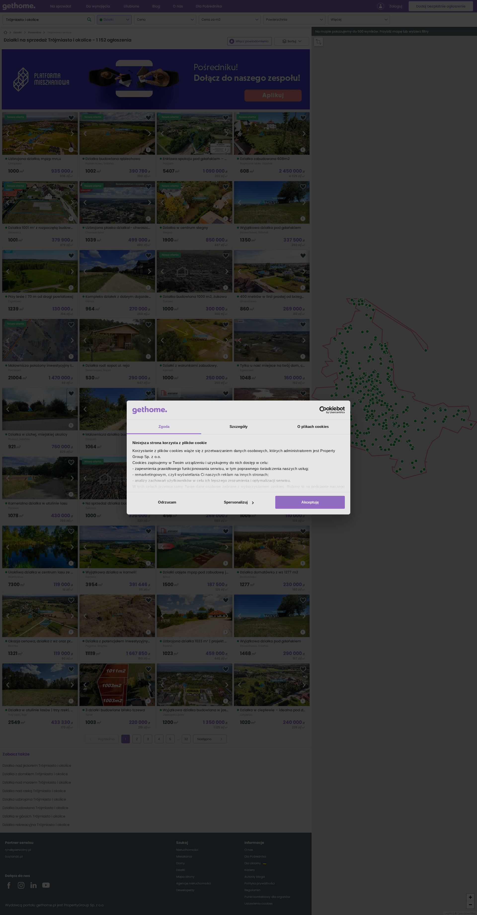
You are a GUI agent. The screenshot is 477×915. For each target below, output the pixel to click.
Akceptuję (310, 502)
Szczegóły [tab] (239, 426)
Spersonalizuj (236, 502)
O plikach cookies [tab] (313, 426)
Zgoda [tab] (164, 426)
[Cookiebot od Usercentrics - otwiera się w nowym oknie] (323, 410)
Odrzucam (167, 502)
